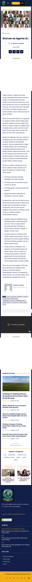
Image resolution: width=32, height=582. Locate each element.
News (21, 302)
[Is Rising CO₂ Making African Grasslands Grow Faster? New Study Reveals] (16, 383)
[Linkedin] (14, 578)
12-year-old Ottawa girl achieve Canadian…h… (24, 479)
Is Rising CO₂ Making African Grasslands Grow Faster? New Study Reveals (15, 396)
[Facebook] (10, 51)
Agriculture (13, 296)
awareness (20, 296)
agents (8, 296)
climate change (14, 298)
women (25, 302)
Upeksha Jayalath (18, 43)
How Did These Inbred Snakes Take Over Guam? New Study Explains (14, 435)
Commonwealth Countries (9, 300)
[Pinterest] (18, 51)
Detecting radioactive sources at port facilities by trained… (8, 480)
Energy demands (6, 302)
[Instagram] (10, 578)
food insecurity (15, 302)
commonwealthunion (20, 300)
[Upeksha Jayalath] (9, 43)
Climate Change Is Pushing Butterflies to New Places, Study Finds (14, 426)
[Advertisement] (16, 75)
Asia (3, 535)
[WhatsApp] (21, 51)
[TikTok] (17, 578)
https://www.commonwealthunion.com (20, 287)
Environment (7, 10)
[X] (14, 51)
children (26, 296)
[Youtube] (28, 578)
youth (4, 304)
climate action (6, 298)
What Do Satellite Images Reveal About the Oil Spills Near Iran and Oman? (14, 416)
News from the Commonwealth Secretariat (13, 529)
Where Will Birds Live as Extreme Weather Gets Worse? (14, 406)
